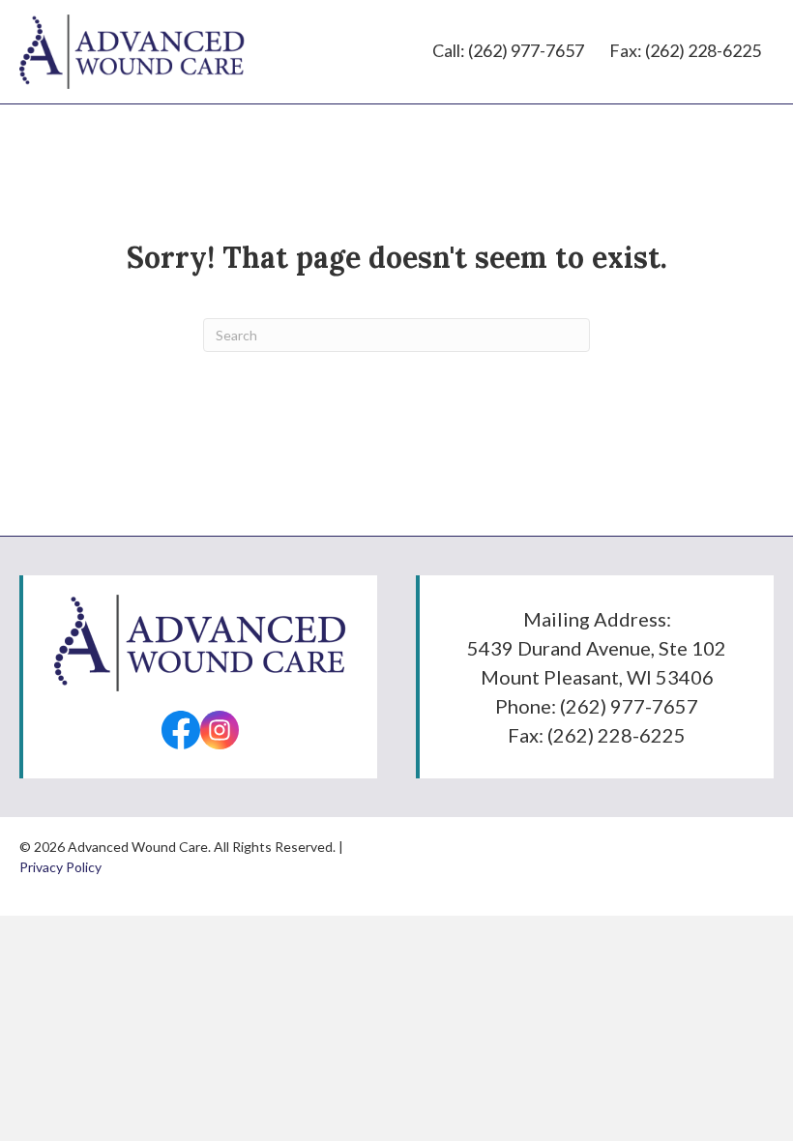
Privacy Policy (60, 867)
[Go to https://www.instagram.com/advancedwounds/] (219, 730)
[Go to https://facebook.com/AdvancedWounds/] (181, 730)
